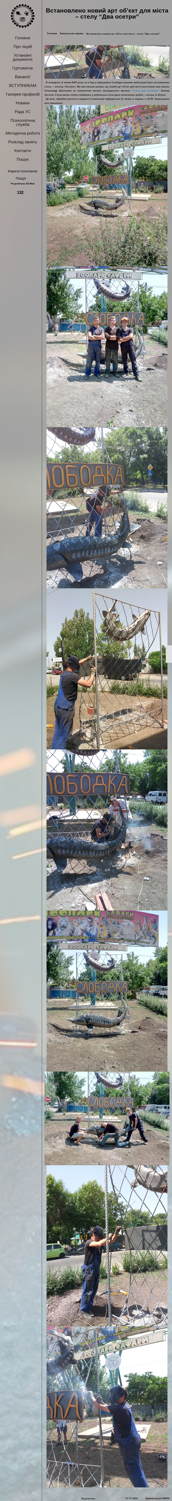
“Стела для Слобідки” (146, 90)
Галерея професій (22, 94)
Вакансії (22, 77)
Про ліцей (22, 46)
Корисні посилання (22, 171)
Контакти (22, 150)
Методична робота (23, 133)
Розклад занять (22, 142)
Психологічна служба (22, 122)
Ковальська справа (71, 33)
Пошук (23, 159)
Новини (23, 103)
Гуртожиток (22, 68)
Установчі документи (22, 57)
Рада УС (23, 111)
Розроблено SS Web (23, 183)
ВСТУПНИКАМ (22, 85)
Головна (22, 38)
